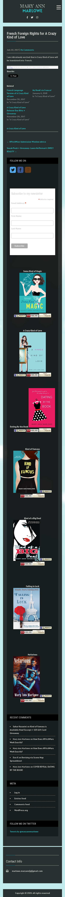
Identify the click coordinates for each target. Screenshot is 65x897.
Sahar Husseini (20, 726)
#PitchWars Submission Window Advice (26, 141)
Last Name (16, 228)
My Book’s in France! (41, 90)
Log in (17, 792)
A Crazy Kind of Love (16, 128)
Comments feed (22, 804)
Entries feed (20, 798)
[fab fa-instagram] (37, 17)
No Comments (27, 50)
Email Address (18, 203)
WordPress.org (21, 810)
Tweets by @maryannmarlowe (24, 831)
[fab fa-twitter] (32, 17)
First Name (16, 216)
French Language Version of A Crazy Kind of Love (17, 93)
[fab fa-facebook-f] (27, 17)
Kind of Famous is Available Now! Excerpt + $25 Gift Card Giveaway (28, 730)
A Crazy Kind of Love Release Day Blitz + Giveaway (16, 110)
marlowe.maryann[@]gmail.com (27, 871)
